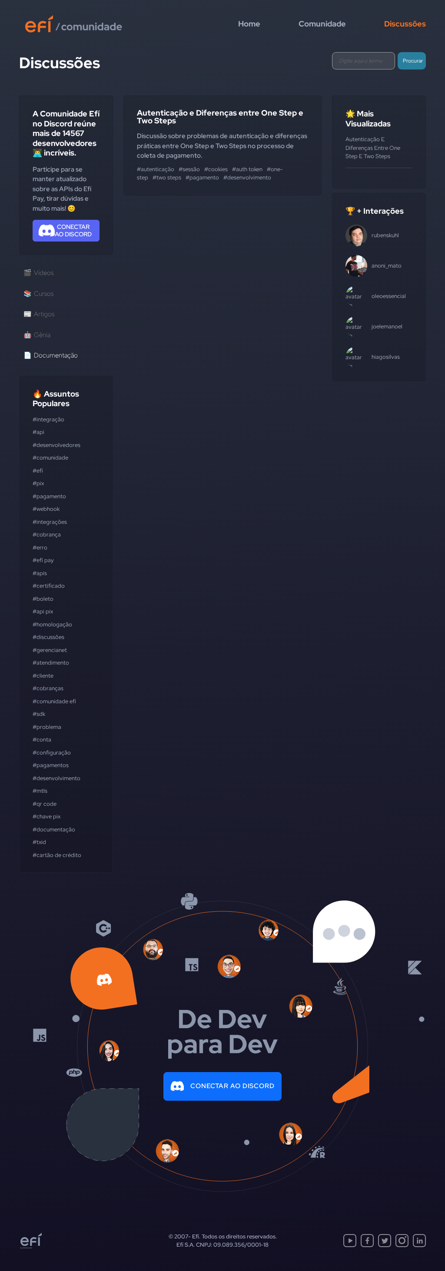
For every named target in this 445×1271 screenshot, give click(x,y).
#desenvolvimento (56, 778)
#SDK (39, 714)
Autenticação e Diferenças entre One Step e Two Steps (220, 117)
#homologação (52, 624)
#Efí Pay (43, 560)
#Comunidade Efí (54, 701)
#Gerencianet (50, 650)
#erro (40, 547)
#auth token (247, 169)
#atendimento (51, 662)
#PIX (38, 483)
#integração (48, 419)
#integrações (50, 522)
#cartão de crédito (57, 855)
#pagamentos (51, 765)
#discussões (48, 637)
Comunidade (322, 24)
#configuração (52, 752)
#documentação (54, 829)
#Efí (38, 470)
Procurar (413, 60)
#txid (39, 842)
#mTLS (40, 790)
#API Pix (43, 611)
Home (249, 24)
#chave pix (46, 816)
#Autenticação (155, 169)
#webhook (46, 509)
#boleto (43, 598)
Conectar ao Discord (232, 1086)
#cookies (216, 169)
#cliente (43, 675)
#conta (42, 739)
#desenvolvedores (56, 445)
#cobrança (47, 534)
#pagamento (49, 496)
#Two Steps (167, 177)
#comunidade (50, 457)
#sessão (189, 169)
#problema (47, 727)
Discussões (405, 24)
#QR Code (44, 804)
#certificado (49, 585)
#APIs (40, 573)
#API (38, 432)
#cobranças (48, 688)
